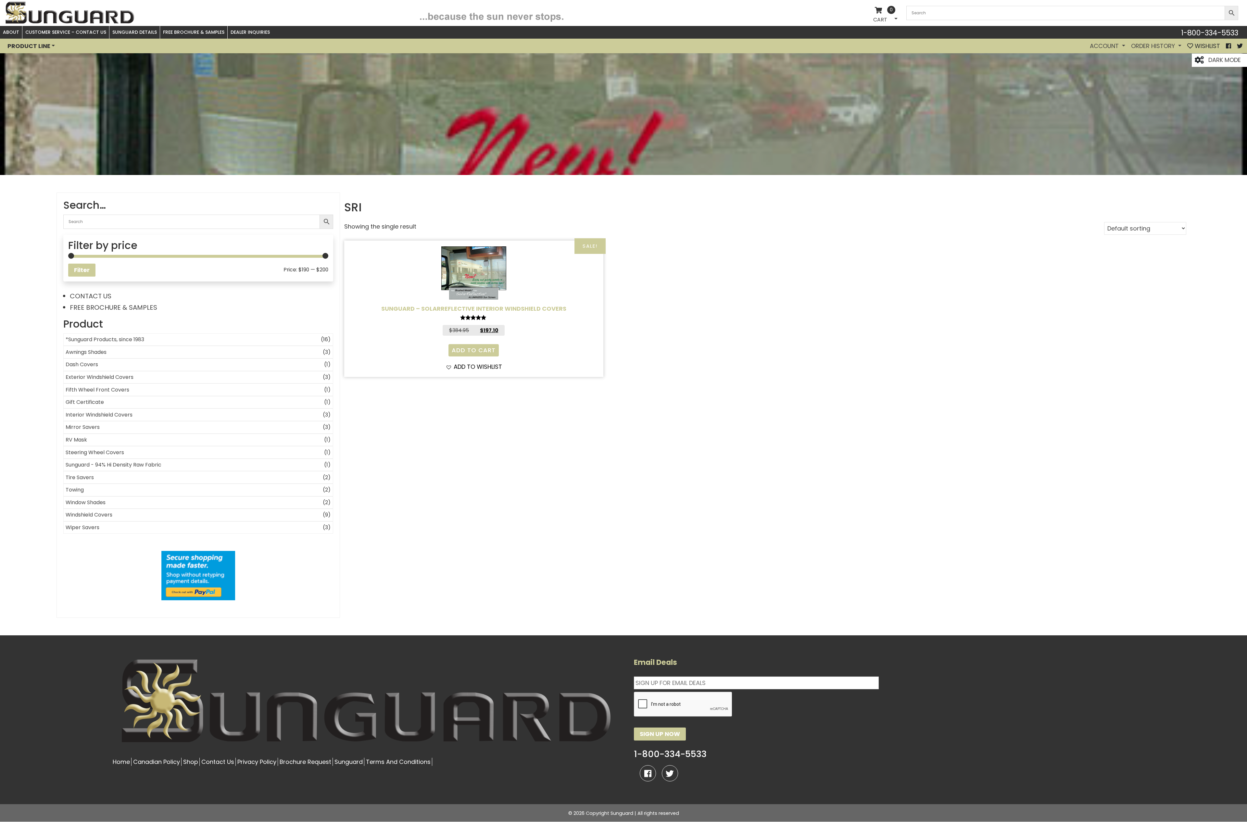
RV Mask (76, 439)
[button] (474, 366)
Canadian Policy (156, 762)
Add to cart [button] (474, 350)
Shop (190, 762)
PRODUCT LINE (28, 46)
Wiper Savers (82, 527)
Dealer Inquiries (250, 32)
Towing (75, 489)
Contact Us (217, 762)
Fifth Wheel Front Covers (97, 389)
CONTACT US (90, 296)
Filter (82, 270)
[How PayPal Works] (198, 575)
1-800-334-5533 (1209, 33)
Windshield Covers (89, 514)
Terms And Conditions (398, 762)
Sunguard (348, 762)
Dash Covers (82, 364)
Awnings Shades (86, 352)
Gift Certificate (85, 402)
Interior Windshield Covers (99, 414)
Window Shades (86, 502)
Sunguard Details (134, 32)
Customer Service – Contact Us (65, 32)
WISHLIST (1206, 46)
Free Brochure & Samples (193, 32)
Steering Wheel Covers (95, 452)
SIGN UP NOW (660, 734)
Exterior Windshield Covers (99, 377)
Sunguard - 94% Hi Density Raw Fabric (113, 464)
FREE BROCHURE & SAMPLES (113, 307)
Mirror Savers (83, 427)
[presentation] (683, 704)
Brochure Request (305, 762)
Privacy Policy (256, 762)
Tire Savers (80, 477)
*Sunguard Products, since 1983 (105, 339)
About (11, 32)
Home (121, 762)
